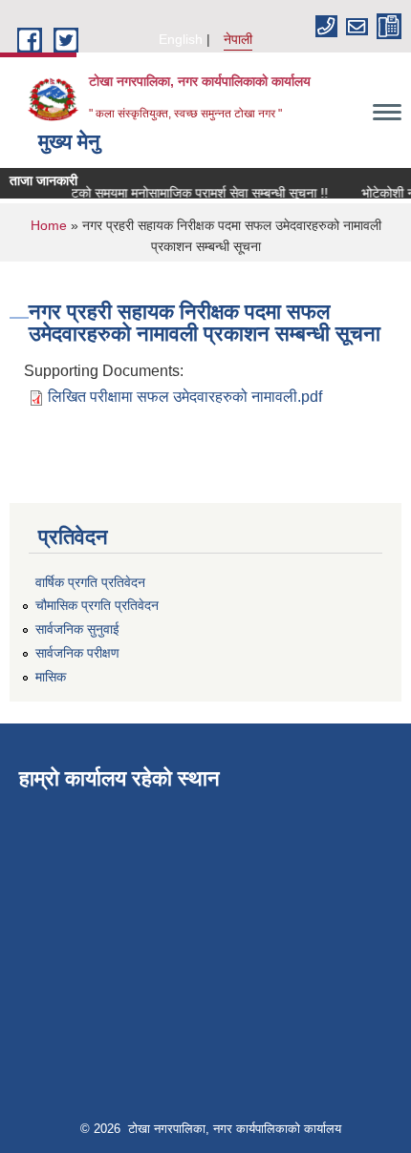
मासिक (50, 676)
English (181, 39)
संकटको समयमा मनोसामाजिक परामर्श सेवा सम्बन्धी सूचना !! (186, 192)
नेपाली (238, 39)
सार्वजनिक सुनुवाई (77, 629)
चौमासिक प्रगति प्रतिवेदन (97, 605)
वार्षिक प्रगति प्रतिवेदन (90, 582)
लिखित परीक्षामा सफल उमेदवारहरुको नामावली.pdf (185, 396)
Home (49, 225)
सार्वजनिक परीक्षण (77, 652)
